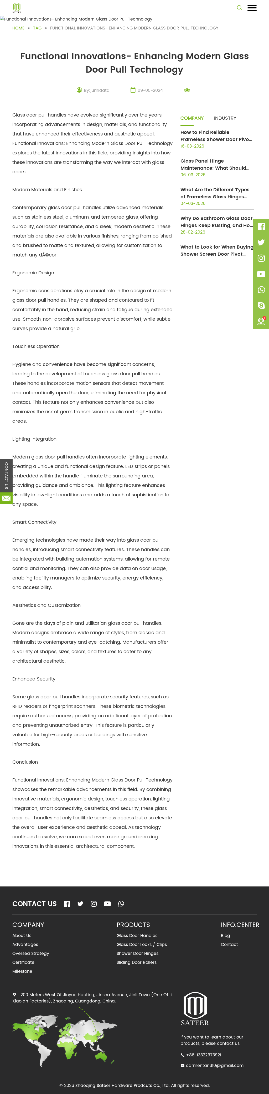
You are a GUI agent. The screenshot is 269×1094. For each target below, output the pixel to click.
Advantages (25, 944)
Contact (229, 944)
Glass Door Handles (137, 935)
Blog (225, 935)
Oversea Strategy (30, 953)
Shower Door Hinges (137, 953)
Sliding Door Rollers (137, 962)
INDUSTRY (225, 118)
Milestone (22, 971)
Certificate (23, 962)
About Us (21, 935)
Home (18, 28)
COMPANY (192, 118)
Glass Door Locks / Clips (142, 944)
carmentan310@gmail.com (215, 1065)
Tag (37, 28)
